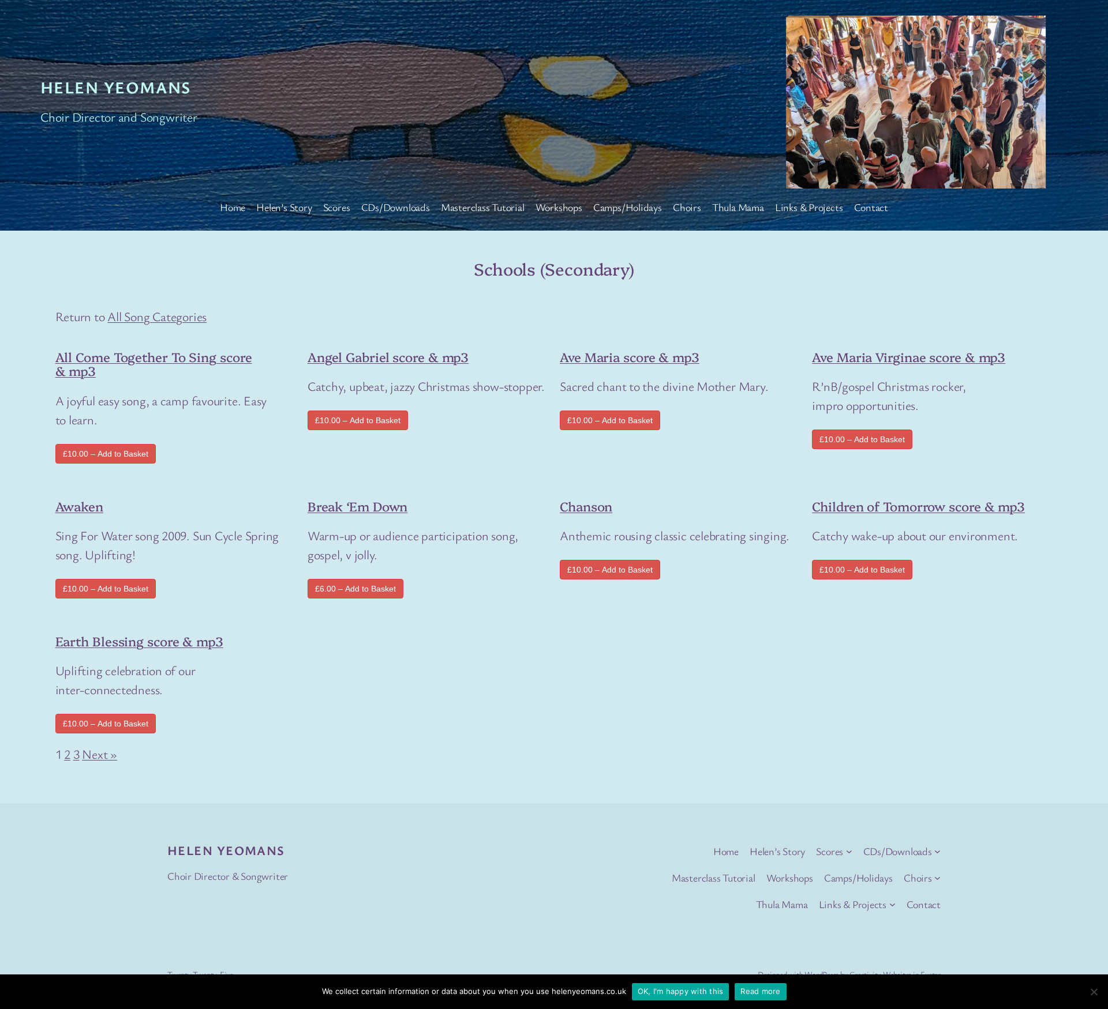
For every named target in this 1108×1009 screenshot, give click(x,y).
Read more (760, 991)
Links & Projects (809, 207)
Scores (336, 207)
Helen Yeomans (115, 87)
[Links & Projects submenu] (892, 904)
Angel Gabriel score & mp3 (388, 357)
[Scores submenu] (849, 851)
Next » (99, 754)
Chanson (586, 506)
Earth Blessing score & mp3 (139, 641)
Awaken (79, 506)
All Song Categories (157, 316)
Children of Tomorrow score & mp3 (918, 506)
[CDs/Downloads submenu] (937, 851)
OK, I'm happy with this (681, 991)
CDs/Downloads (395, 207)
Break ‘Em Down (358, 506)
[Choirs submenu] (937, 878)
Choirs (687, 207)
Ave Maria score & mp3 (629, 357)
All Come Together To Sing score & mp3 (153, 364)
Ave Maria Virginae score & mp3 (908, 357)
